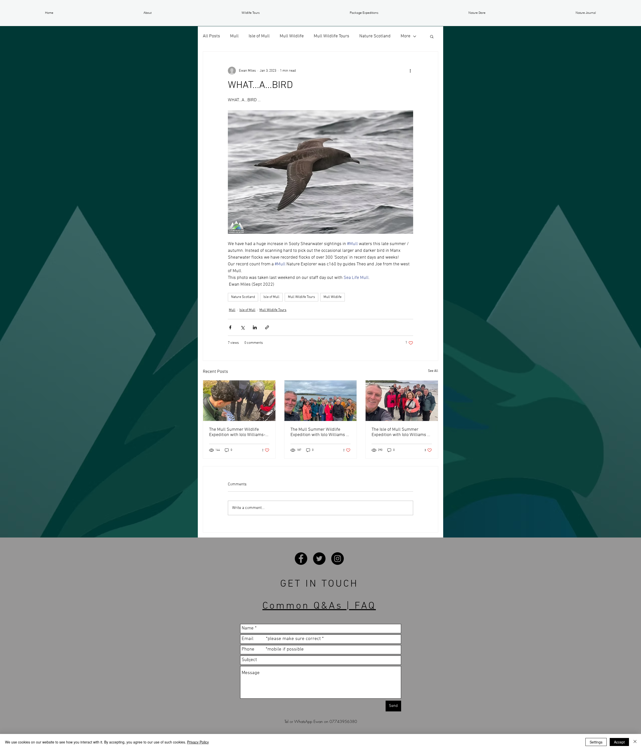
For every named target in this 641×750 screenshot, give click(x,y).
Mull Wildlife (292, 36)
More (405, 36)
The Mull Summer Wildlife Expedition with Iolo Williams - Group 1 (319, 432)
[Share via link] (267, 327)
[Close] (635, 742)
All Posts (211, 36)
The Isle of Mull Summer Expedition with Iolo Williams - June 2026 (400, 432)
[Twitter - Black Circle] (319, 558)
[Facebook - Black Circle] (301, 558)
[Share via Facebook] (230, 327)
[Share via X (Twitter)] (242, 327)
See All (433, 371)
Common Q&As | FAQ (319, 606)
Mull (234, 36)
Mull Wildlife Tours (331, 36)
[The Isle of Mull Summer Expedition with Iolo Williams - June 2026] (402, 400)
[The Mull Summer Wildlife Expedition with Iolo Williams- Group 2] (239, 400)
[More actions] (410, 71)
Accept (619, 741)
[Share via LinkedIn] (254, 327)
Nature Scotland (375, 36)
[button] (147, 13)
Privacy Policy (198, 741)
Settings (596, 741)
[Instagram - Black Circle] (337, 558)
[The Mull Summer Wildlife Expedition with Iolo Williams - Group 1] (320, 400)
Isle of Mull (259, 36)
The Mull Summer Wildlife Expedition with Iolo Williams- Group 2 (237, 432)
